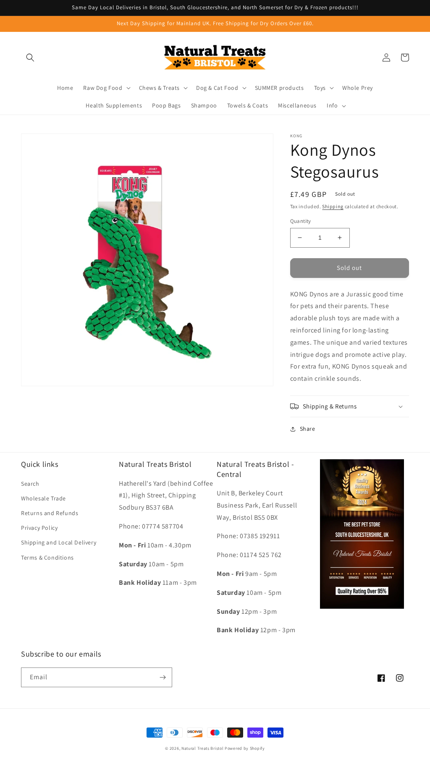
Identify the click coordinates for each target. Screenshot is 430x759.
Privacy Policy (39, 527)
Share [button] (307, 428)
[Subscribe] (162, 677)
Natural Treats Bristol (202, 748)
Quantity (300, 221)
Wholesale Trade (43, 498)
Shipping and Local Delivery (58, 542)
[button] (30, 57)
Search (30, 483)
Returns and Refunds (49, 513)
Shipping (332, 206)
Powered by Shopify (245, 748)
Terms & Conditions (47, 557)
